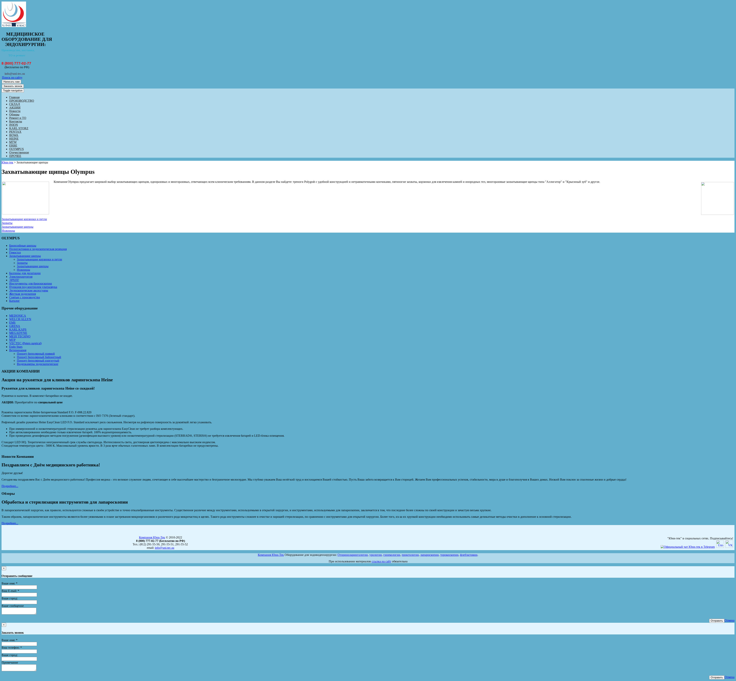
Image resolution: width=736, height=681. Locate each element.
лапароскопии (429, 554)
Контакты (15, 121)
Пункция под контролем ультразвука (33, 287)
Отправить (717, 620)
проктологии (410, 554)
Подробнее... (10, 486)
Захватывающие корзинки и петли (24, 219)
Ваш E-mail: (10, 590)
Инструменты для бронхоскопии (30, 283)
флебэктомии (468, 554)
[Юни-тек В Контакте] (729, 546)
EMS (12, 322)
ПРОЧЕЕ (15, 156)
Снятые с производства (24, 297)
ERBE (13, 145)
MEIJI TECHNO (19, 336)
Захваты (7, 223)
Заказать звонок (12, 86)
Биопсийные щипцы (22, 245)
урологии (375, 554)
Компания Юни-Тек (152, 537)
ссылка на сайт (381, 561)
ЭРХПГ (14, 280)
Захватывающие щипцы (17, 226)
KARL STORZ (18, 128)
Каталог (14, 300)
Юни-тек (7, 162)
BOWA (13, 135)
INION (13, 124)
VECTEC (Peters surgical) (25, 343)
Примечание (10, 662)
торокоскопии (449, 554)
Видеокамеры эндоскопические (37, 364)
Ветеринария (17, 350)
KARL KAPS (17, 329)
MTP (12, 339)
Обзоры (14, 114)
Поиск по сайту (12, 77)
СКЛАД (14, 104)
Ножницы (8, 230)
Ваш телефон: (12, 647)
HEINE (14, 138)
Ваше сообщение (13, 605)
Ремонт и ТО (17, 118)
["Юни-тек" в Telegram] (688, 546)
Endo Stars (15, 346)
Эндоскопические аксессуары (28, 290)
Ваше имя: (9, 583)
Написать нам (11, 81)
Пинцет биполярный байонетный (39, 357)
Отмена (729, 620)
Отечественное (19, 152)
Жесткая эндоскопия (22, 293)
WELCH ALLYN (20, 319)
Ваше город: (10, 598)
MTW (13, 142)
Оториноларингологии (353, 554)
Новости (15, 111)
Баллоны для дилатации (25, 273)
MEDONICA (17, 315)
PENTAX (15, 131)
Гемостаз (15, 252)
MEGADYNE (18, 333)
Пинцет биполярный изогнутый (38, 360)
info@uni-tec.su (164, 547)
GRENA (14, 326)
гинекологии (391, 554)
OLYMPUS (16, 149)
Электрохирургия (20, 276)
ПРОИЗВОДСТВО (21, 100)
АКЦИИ (15, 107)
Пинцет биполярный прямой (36, 353)
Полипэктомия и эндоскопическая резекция (38, 249)
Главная (14, 97)
